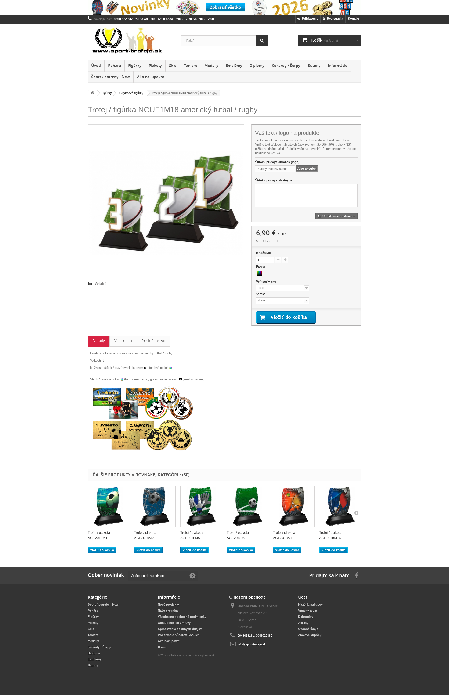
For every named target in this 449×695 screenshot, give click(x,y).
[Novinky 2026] (224, 7)
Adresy (303, 623)
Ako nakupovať (150, 76)
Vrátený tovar (307, 610)
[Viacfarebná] (259, 273)
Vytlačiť (100, 283)
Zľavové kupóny (309, 635)
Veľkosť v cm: (266, 281)
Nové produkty (168, 604)
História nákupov (310, 604)
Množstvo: (263, 253)
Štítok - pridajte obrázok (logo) (277, 162)
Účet (302, 597)
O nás (162, 647)
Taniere (190, 65)
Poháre (114, 65)
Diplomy (257, 65)
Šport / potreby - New (110, 76)
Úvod (96, 65)
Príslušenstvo (153, 340)
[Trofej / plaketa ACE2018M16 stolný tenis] (340, 506)
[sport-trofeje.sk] (131, 40)
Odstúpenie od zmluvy (174, 623)
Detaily (99, 340)
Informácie (337, 65)
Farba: (261, 266)
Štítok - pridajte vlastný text (275, 180)
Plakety (155, 65)
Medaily (211, 65)
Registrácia (334, 18)
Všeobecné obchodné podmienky (182, 616)
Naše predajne (168, 610)
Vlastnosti (123, 340)
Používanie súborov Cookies (178, 635)
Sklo (173, 65)
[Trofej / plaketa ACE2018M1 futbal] (108, 506)
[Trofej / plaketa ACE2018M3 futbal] (247, 506)
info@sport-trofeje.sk (252, 644)
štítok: (261, 294)
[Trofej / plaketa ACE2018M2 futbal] (155, 506)
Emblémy (234, 65)
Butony (314, 65)
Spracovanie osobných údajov (180, 629)
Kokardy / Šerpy (286, 65)
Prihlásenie (309, 18)
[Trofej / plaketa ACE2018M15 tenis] (294, 506)
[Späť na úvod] (92, 93)
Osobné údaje (308, 629)
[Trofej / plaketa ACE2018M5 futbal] (201, 506)
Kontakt (353, 18)
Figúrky (134, 65)
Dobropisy (305, 616)
